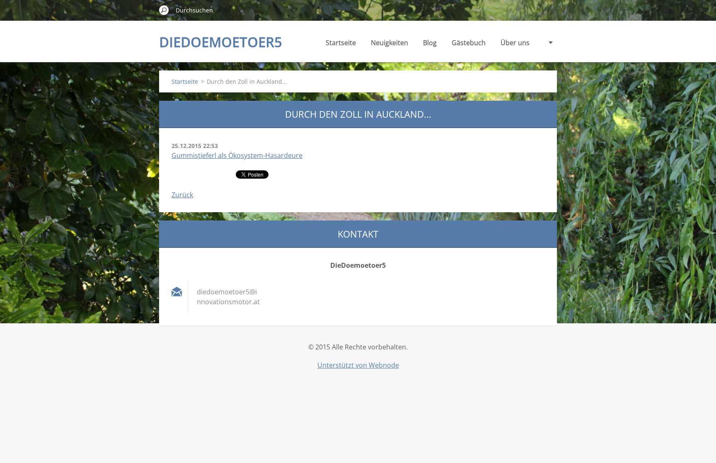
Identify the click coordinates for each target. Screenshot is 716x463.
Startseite (341, 42)
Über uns (515, 42)
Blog (430, 42)
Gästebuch (469, 42)
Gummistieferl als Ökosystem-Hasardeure (237, 155)
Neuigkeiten (389, 42)
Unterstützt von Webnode (358, 365)
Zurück (182, 194)
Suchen (164, 9)
